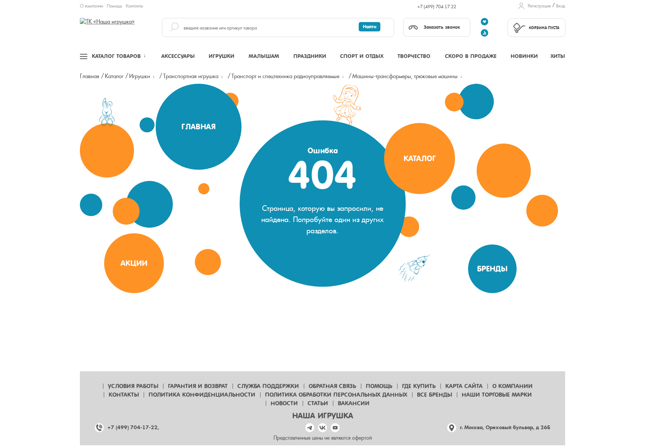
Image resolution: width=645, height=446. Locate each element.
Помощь (114, 6)
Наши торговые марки (497, 394)
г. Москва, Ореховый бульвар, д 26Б (505, 427)
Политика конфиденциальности (202, 394)
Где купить (419, 386)
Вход (560, 6)
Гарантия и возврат (198, 386)
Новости (284, 403)
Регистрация (539, 6)
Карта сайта (464, 386)
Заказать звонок (442, 27)
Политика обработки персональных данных (336, 394)
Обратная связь (332, 386)
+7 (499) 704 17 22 (436, 7)
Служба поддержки (268, 386)
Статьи (318, 403)
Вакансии (354, 403)
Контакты (134, 6)
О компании (91, 6)
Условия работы (133, 386)
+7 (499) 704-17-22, (133, 427)
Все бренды (434, 394)
